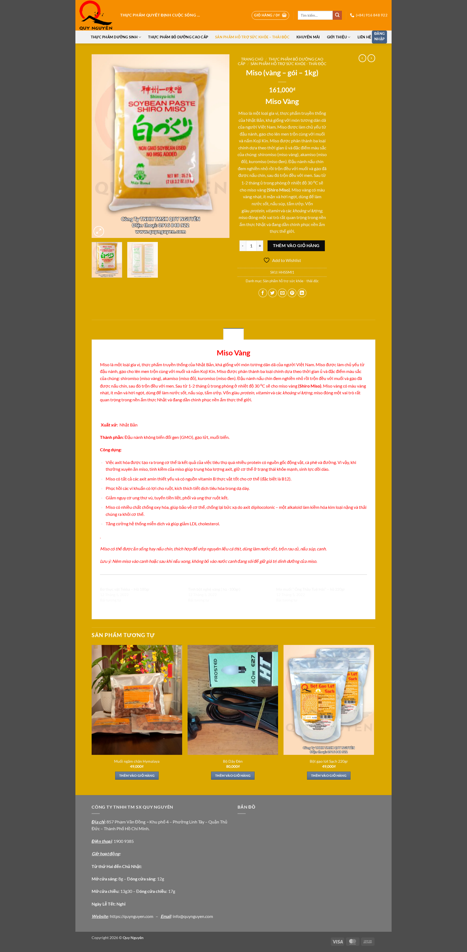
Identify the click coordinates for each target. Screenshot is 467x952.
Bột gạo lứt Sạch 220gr (329, 761)
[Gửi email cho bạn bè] (282, 292)
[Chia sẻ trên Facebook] (262, 292)
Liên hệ (365, 37)
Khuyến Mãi (308, 37)
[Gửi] (337, 15)
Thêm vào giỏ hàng (296, 245)
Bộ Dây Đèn (233, 761)
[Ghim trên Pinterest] (292, 292)
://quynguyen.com (136, 916)
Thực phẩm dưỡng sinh (114, 37)
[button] (270, 15)
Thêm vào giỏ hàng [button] (137, 775)
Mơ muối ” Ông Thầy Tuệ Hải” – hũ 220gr (310, 589)
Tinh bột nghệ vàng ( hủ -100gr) (214, 589)
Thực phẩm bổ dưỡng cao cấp (178, 37)
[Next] (220, 146)
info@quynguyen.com (193, 916)
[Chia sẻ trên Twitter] (272, 292)
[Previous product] (371, 58)
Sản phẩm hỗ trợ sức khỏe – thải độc (252, 37)
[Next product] (362, 58)
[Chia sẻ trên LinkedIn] (302, 292)
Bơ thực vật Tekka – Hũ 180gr (125, 589)
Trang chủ (252, 59)
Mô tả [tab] (233, 334)
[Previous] (101, 146)
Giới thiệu (337, 37)
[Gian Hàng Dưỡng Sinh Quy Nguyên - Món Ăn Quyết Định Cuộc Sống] (95, 15)
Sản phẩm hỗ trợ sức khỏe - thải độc (288, 64)
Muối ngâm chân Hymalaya (136, 761)
